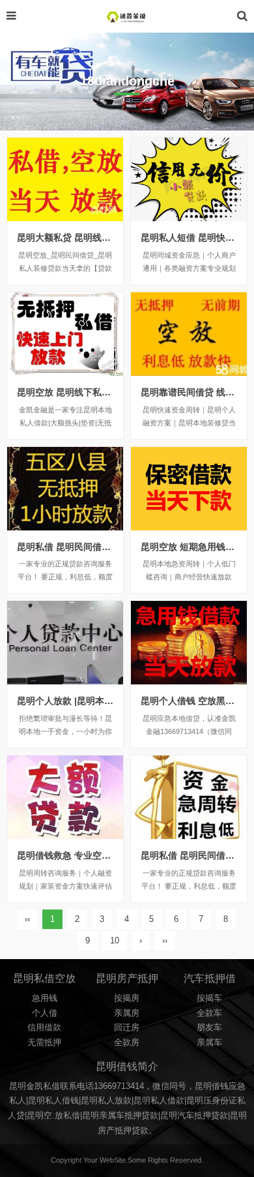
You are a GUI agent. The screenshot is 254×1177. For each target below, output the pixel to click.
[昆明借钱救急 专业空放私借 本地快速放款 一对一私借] (65, 797)
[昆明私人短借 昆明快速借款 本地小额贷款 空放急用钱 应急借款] (189, 179)
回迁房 (126, 1027)
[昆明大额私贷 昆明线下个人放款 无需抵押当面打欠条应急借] (65, 179)
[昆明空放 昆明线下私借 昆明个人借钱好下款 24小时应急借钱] (65, 334)
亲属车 (209, 1042)
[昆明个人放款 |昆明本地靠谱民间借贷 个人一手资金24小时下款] (65, 642)
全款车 (209, 1013)
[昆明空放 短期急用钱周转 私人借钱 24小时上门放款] (189, 488)
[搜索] (242, 16)
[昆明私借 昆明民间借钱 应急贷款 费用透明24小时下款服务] (65, 488)
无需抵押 (44, 1042)
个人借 (44, 1013)
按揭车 (209, 998)
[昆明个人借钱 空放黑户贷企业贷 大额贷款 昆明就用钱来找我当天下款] (189, 642)
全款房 (126, 1042)
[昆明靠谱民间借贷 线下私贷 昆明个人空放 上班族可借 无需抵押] (189, 334)
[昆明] (127, 16)
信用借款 (44, 1027)
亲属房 (126, 1013)
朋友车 (209, 1027)
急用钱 (44, 998)
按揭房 (126, 998)
